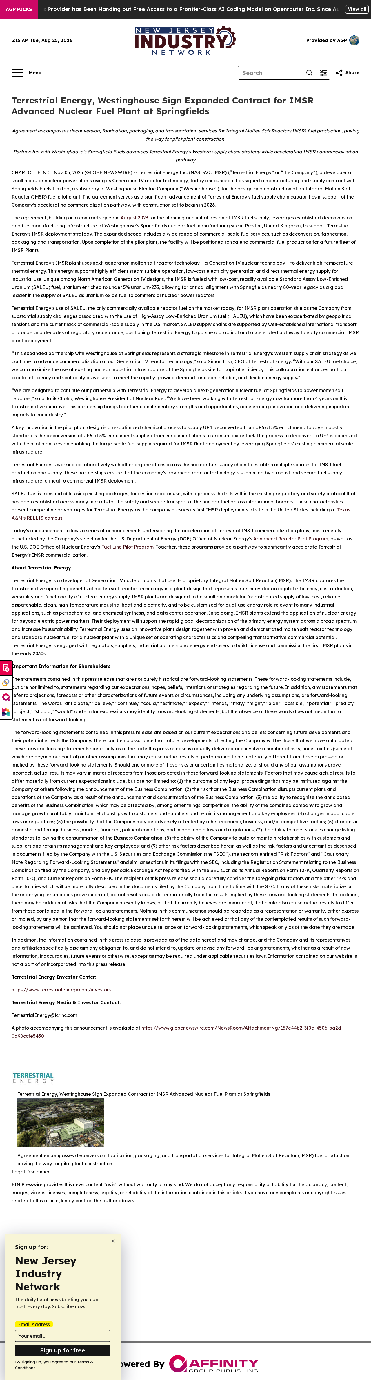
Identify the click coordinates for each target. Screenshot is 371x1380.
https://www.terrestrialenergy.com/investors (61, 990)
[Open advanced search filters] (323, 72)
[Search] (309, 72)
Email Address (34, 1324)
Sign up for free (62, 1350)
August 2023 (134, 218)
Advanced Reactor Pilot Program (290, 539)
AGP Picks (19, 9)
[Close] (113, 1241)
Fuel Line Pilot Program (127, 547)
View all (357, 9)
